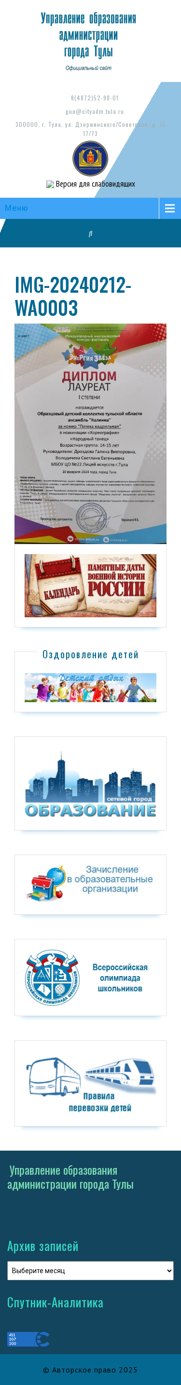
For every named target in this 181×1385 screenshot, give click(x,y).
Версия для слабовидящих (94, 183)
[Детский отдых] (90, 687)
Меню (16, 208)
